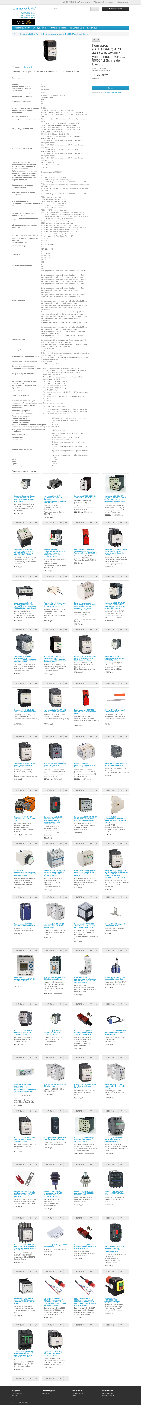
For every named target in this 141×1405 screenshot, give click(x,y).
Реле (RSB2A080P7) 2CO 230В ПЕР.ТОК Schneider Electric (55, 1138)
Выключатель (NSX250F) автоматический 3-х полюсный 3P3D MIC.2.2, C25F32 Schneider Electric (23, 1354)
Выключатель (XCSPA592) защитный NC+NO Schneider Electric (85, 711)
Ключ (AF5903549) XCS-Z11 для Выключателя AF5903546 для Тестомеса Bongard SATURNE (25, 1193)
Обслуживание (76, 28)
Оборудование (40, 28)
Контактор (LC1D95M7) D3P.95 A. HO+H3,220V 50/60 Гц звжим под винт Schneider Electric (115, 552)
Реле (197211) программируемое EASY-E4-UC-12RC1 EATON (24, 979)
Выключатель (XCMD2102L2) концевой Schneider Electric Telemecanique (115, 1032)
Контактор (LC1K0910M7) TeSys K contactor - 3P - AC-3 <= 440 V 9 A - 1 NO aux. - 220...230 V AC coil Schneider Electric (115, 499)
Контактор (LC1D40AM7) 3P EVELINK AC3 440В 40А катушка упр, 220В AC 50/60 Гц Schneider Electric (114, 605)
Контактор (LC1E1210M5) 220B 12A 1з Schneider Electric (115, 764)
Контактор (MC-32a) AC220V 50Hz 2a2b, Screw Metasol (54, 978)
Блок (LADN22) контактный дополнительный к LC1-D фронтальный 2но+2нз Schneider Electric (54, 873)
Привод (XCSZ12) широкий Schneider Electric (114, 925)
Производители (77, 1393)
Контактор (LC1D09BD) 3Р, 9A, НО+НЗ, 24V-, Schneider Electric (85, 1086)
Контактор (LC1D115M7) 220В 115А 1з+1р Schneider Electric (25, 711)
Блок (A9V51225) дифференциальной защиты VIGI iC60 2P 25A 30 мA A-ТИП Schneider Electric (85, 980)
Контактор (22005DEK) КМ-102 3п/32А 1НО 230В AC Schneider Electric (55, 765)
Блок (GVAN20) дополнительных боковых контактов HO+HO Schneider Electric (115, 819)
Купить (110, 88)
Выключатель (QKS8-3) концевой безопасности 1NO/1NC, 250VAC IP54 (83, 1032)
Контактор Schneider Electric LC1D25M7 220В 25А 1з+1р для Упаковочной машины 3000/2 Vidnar (24, 498)
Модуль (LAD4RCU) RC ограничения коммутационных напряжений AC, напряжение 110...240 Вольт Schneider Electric (25, 1088)
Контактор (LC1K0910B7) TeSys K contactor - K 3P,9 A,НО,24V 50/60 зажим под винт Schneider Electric (23, 552)
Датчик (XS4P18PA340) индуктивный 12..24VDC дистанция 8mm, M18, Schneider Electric (53, 1193)
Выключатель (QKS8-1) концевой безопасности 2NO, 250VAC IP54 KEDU (85, 1246)
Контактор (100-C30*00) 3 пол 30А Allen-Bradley (55, 1085)
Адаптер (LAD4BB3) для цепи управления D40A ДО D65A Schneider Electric (55, 604)
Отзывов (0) (28, 67)
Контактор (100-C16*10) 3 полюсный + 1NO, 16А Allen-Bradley (115, 1086)
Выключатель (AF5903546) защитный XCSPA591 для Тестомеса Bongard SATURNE (85, 551)
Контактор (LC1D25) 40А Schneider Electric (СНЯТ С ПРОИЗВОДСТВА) (114, 658)
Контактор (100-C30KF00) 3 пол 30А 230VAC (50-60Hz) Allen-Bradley (54, 925)
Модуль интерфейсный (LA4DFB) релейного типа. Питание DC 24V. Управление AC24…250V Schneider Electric (25, 605)
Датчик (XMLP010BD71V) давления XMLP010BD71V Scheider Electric (84, 1193)
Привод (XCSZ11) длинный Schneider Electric (114, 711)
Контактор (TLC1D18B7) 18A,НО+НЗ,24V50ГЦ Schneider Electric (113, 1139)
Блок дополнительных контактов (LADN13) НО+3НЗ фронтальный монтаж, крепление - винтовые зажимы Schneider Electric (85, 606)
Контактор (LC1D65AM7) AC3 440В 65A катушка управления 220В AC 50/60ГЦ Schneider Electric (25, 659)
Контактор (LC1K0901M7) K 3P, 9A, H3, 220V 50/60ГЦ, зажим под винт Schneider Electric (85, 818)
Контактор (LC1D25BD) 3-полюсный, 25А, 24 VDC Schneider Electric (53, 1032)
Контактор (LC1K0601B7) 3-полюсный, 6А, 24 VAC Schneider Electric (84, 1139)
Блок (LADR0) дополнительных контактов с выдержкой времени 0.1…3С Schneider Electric (25, 873)
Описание (16, 67)
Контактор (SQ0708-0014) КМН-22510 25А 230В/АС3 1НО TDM (25, 818)
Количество (95, 78)
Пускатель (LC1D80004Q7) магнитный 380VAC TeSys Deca (114, 1193)
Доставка (15, 1395)
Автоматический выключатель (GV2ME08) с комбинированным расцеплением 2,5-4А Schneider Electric (54, 553)
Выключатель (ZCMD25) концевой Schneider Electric (24, 925)
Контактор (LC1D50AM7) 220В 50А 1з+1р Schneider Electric (55, 711)
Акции (74, 1395)
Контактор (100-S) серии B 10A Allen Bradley (55, 1245)
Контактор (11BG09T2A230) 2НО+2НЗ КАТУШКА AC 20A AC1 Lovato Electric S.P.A (84, 925)
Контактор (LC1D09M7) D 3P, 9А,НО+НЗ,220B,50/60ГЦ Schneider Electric (24, 765)
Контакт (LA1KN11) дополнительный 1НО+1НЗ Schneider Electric (84, 765)
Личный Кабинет (108, 1393)
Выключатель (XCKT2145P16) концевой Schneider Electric (115, 978)
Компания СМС (24, 8)
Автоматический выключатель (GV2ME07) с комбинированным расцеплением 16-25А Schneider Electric (114, 1248)
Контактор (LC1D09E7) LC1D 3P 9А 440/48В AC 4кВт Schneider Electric (24, 1139)
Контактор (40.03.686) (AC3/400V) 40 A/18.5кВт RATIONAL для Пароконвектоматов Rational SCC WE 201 (55, 499)
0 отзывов (106, 93)
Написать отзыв (116, 93)
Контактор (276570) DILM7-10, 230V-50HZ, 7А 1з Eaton (85, 497)
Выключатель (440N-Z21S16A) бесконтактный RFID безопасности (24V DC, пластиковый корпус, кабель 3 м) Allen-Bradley (85, 1301)
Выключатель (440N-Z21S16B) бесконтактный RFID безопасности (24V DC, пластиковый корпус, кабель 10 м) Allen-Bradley (55, 1301)
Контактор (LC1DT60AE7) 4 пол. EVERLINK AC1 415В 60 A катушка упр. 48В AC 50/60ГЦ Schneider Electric (25, 1247)
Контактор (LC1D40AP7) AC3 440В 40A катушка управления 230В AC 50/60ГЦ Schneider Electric (54, 34)
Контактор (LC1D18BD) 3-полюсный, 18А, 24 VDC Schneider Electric (23, 1032)
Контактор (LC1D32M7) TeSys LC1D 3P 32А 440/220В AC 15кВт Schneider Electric (85, 658)
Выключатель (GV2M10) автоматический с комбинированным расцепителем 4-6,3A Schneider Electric (53, 820)
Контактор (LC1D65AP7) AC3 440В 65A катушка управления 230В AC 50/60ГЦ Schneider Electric (55, 659)
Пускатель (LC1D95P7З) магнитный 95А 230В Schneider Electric (53, 1353)
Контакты (92, 28)
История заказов (108, 1395)
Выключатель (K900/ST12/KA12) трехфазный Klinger (112, 1300)
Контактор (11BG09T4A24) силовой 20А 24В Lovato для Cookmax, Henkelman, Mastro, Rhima (25, 1300)
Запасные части (58, 28)
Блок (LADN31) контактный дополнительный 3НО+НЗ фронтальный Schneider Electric (84, 873)
